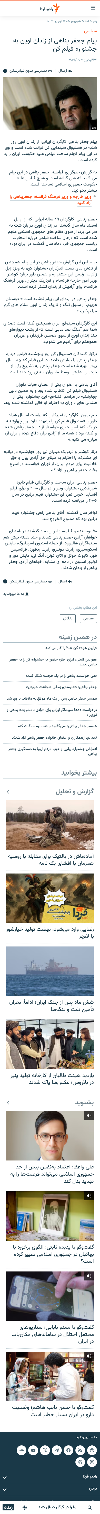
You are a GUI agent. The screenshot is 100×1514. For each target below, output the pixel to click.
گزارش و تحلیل (75, 792)
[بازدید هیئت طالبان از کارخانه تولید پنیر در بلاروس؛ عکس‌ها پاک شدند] (50, 1044)
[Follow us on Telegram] (57, 1450)
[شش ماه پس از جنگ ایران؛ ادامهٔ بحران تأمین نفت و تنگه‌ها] (50, 971)
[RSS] (80, 1450)
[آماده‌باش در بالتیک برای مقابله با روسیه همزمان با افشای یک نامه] (50, 825)
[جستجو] (89, 1507)
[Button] (65, 71)
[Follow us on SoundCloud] (21, 1450)
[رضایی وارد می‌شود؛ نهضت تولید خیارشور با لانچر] (50, 898)
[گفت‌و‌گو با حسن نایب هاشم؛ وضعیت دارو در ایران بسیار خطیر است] (50, 1376)
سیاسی (90, 31)
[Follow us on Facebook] (68, 1450)
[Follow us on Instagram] (92, 1462)
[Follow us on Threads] (80, 1462)
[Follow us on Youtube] (33, 1450)
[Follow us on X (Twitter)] (45, 1450)
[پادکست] (24, 1507)
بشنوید (84, 1103)
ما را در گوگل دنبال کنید (57, 1507)
